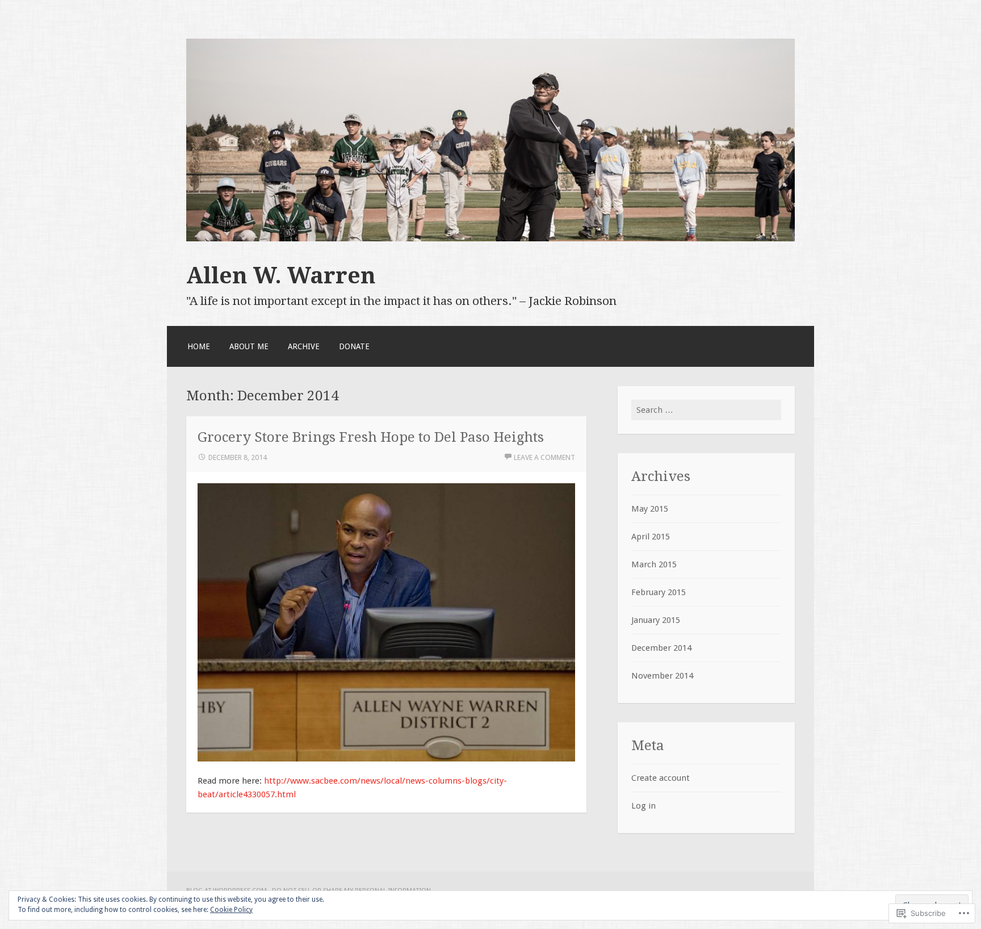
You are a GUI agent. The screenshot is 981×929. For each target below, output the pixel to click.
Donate (354, 346)
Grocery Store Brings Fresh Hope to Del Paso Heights (371, 437)
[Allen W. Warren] (490, 238)
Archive (304, 346)
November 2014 (662, 676)
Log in (643, 806)
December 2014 (661, 648)
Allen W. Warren (281, 275)
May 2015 (649, 509)
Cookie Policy (231, 910)
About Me (249, 346)
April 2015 (650, 537)
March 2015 (654, 564)
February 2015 (658, 592)
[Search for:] (706, 410)
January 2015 (655, 620)
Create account (660, 778)
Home (198, 346)
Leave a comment (544, 457)
